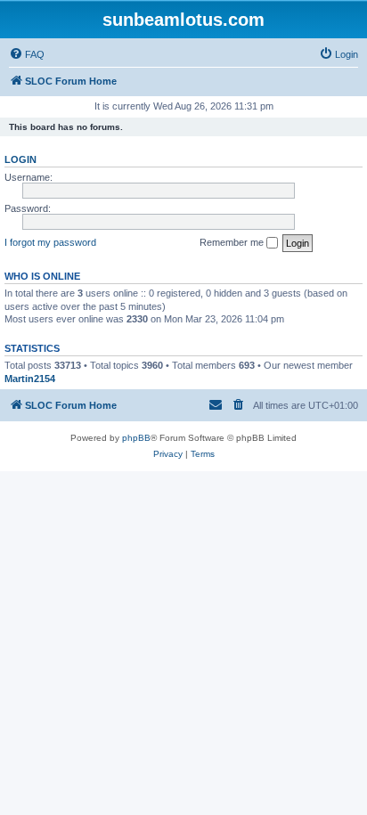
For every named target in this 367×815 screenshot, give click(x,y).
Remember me (233, 242)
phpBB (136, 438)
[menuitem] (27, 54)
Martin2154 (29, 378)
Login (20, 159)
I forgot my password (50, 242)
